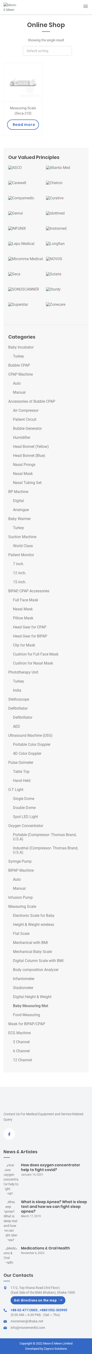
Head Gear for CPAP (29, 627)
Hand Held (21, 781)
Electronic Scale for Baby (33, 916)
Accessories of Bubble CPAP (31, 401)
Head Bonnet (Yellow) (31, 447)
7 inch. (18, 564)
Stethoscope (18, 699)
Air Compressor (25, 410)
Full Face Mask (25, 600)
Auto (17, 383)
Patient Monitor (21, 555)
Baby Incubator (20, 347)
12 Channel (22, 1060)
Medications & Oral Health (45, 1248)
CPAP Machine (20, 374)
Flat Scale (21, 934)
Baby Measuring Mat (30, 1006)
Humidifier (21, 437)
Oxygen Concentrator (25, 826)
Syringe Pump (20, 861)
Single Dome (23, 799)
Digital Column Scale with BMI (38, 961)
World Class (23, 546)
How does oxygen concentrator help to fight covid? (50, 1167)
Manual (19, 392)
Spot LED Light (25, 817)
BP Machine (18, 492)
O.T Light (15, 790)
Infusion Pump (20, 897)
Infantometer (23, 979)
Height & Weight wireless (33, 925)
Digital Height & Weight (32, 997)
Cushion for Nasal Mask (33, 663)
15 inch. (19, 582)
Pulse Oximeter (20, 763)
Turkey (18, 356)
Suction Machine (22, 537)
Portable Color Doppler (31, 744)
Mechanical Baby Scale (32, 952)
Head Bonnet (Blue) (29, 456)
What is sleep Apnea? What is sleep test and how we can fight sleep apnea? (54, 1206)
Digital (18, 501)
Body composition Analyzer (36, 970)
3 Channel (21, 1042)
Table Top (21, 772)
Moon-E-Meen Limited (57, 1343)
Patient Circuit (24, 419)
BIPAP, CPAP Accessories (28, 591)
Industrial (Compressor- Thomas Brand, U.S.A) (45, 850)
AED (16, 726)
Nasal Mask (23, 474)
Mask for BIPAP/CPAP (26, 1024)
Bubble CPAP (19, 365)
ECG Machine (19, 1033)
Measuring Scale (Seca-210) (23, 110)
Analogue (21, 510)
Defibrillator (18, 708)
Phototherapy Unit (23, 672)
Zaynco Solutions (55, 1348)
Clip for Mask (24, 645)
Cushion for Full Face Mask (36, 654)
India (17, 690)
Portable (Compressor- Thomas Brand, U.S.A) (44, 837)
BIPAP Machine (21, 870)
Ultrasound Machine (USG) (30, 735)
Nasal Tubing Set (27, 483)
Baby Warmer (19, 519)
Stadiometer (23, 988)
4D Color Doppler (27, 753)
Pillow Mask (23, 618)
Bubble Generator (27, 428)
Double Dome (24, 808)
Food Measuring (26, 1015)
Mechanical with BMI (30, 943)
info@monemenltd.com (28, 1328)
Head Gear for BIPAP (30, 636)
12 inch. (19, 573)
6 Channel (21, 1051)
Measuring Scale (22, 906)
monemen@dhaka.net (27, 1321)
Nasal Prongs (24, 465)
